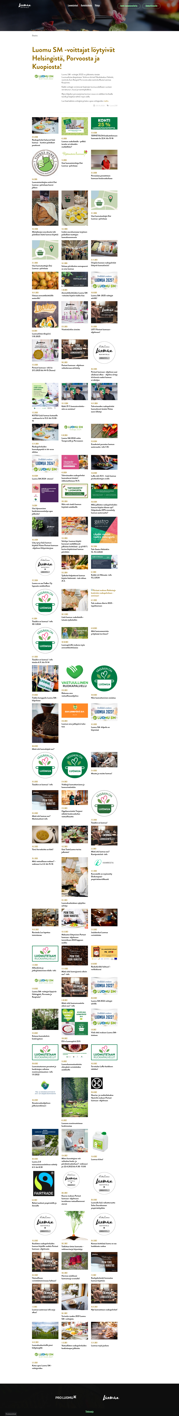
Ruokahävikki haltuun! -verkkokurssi (101, 968)
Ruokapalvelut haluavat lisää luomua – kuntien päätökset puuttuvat (43, 142)
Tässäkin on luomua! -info (42, 784)
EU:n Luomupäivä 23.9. (71, 1041)
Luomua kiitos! (97, 1159)
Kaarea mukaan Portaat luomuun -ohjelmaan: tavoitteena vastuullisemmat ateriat (73, 1199)
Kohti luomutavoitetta (128, 6)
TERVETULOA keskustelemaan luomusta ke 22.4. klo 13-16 (104, 137)
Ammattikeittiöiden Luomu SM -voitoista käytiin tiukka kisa (74, 294)
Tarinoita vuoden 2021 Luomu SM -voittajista (74, 1317)
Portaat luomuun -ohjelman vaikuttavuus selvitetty (73, 366)
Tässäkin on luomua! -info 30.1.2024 (42, 623)
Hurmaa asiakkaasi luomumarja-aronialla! (71, 1277)
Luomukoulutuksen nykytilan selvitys (73, 904)
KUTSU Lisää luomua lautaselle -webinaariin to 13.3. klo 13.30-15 (45, 418)
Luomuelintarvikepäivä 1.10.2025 (41, 335)
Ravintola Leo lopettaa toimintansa (41, 934)
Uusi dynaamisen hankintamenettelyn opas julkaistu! (42, 511)
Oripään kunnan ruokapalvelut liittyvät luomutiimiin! (103, 264)
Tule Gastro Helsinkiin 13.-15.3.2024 (100, 550)
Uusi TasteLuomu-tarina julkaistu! (71, 851)
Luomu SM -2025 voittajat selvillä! (102, 297)
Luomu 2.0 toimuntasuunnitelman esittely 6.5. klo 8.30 (44, 1164)
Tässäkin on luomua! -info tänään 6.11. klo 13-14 (42, 661)
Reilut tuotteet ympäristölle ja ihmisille (44, 1204)
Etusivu (35, 35)
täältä (106, 100)
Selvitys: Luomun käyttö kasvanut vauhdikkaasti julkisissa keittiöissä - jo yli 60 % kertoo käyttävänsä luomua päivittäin (75, 546)
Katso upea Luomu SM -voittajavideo (42, 1367)
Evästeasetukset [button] (11, 1414)
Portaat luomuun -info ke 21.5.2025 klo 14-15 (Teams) (43, 369)
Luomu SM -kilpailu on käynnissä (100, 728)
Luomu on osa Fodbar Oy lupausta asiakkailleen (42, 584)
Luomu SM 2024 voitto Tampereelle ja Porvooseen (72, 439)
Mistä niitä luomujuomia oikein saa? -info (74, 973)
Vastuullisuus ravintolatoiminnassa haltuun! (44, 1279)
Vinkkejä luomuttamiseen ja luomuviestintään (73, 786)
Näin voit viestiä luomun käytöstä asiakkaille (71, 505)
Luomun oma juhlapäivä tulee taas (73, 725)
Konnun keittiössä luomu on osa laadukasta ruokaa (104, 1245)
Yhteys (97, 5)
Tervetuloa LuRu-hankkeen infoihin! (102, 1068)
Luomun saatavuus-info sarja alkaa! (43, 1311)
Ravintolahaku (86, 5)
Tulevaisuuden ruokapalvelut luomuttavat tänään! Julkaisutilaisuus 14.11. (73, 478)
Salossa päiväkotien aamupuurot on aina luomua (75, 267)
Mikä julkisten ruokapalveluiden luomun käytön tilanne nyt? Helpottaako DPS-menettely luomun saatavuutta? (104, 508)
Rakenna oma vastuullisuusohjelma (70, 694)
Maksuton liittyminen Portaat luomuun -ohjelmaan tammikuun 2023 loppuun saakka (74, 938)
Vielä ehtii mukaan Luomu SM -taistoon (104, 1034)
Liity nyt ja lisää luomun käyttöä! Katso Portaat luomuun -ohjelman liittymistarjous (45, 545)
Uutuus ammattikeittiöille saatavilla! (42, 297)
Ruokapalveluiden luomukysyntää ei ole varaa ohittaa (43, 449)
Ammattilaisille (151, 6)
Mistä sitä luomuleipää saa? (43, 749)
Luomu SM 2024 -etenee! (42, 478)
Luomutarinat (73, 5)
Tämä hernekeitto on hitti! (42, 849)
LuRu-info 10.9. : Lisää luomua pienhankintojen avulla (103, 477)
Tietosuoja (90, 1412)
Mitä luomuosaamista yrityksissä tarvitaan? (100, 632)
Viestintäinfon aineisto (71, 329)
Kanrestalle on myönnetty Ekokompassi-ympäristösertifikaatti (101, 876)
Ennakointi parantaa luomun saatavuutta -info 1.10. (102, 445)
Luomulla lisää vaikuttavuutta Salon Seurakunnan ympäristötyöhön (103, 1205)
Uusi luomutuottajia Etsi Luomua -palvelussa (101, 217)
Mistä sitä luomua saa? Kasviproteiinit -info (100, 853)
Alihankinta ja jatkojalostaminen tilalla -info (44, 969)
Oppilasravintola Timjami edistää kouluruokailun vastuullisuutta (72, 814)
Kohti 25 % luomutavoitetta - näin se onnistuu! (73, 407)
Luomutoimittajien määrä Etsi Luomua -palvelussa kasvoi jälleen (44, 185)
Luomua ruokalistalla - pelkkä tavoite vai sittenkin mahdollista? (74, 144)
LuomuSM (113, 105)
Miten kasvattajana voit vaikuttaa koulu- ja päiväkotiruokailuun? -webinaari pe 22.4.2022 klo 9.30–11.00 (75, 1162)
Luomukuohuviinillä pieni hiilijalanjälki (42, 1346)
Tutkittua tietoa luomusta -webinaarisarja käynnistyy (72, 1248)
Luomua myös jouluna (100, 1345)
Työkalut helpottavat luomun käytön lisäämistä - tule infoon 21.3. (74, 578)
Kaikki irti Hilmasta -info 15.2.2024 (101, 576)
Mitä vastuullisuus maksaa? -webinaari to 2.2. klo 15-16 (43, 863)
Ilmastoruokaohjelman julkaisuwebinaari (41, 1104)
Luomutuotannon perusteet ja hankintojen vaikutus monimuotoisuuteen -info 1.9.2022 (44, 1070)
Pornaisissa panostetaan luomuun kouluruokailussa (101, 177)
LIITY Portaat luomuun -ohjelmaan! (101, 331)
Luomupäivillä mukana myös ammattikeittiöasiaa (73, 646)
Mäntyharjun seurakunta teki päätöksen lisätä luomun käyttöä (45, 233)
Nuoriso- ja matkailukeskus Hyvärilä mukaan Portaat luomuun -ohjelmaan (102, 1098)
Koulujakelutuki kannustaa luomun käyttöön (102, 1279)
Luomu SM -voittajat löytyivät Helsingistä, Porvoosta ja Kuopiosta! (44, 994)
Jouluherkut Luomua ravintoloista (99, 934)
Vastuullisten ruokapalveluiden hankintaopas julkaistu (74, 1347)
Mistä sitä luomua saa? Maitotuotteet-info (41, 817)
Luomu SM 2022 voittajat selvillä (101, 1002)
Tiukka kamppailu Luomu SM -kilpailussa (44, 699)
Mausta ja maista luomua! (101, 773)
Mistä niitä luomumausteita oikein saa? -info (73, 1004)
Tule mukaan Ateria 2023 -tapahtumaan (102, 604)
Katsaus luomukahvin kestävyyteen (40, 1037)
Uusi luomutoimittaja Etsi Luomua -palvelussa (72, 164)
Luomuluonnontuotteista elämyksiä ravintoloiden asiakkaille (72, 1067)
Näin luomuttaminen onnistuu (103, 697)
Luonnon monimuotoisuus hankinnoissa (72, 1124)
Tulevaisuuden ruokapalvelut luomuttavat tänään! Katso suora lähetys (102, 409)
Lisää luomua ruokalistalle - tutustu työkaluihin (73, 618)
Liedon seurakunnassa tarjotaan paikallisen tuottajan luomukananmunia (74, 234)
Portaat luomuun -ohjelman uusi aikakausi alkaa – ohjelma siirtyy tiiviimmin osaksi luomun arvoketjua (104, 375)
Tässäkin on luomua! (99, 822)
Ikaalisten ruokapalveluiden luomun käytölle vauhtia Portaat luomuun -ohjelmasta (45, 1246)
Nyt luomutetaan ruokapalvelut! (104, 1309)
